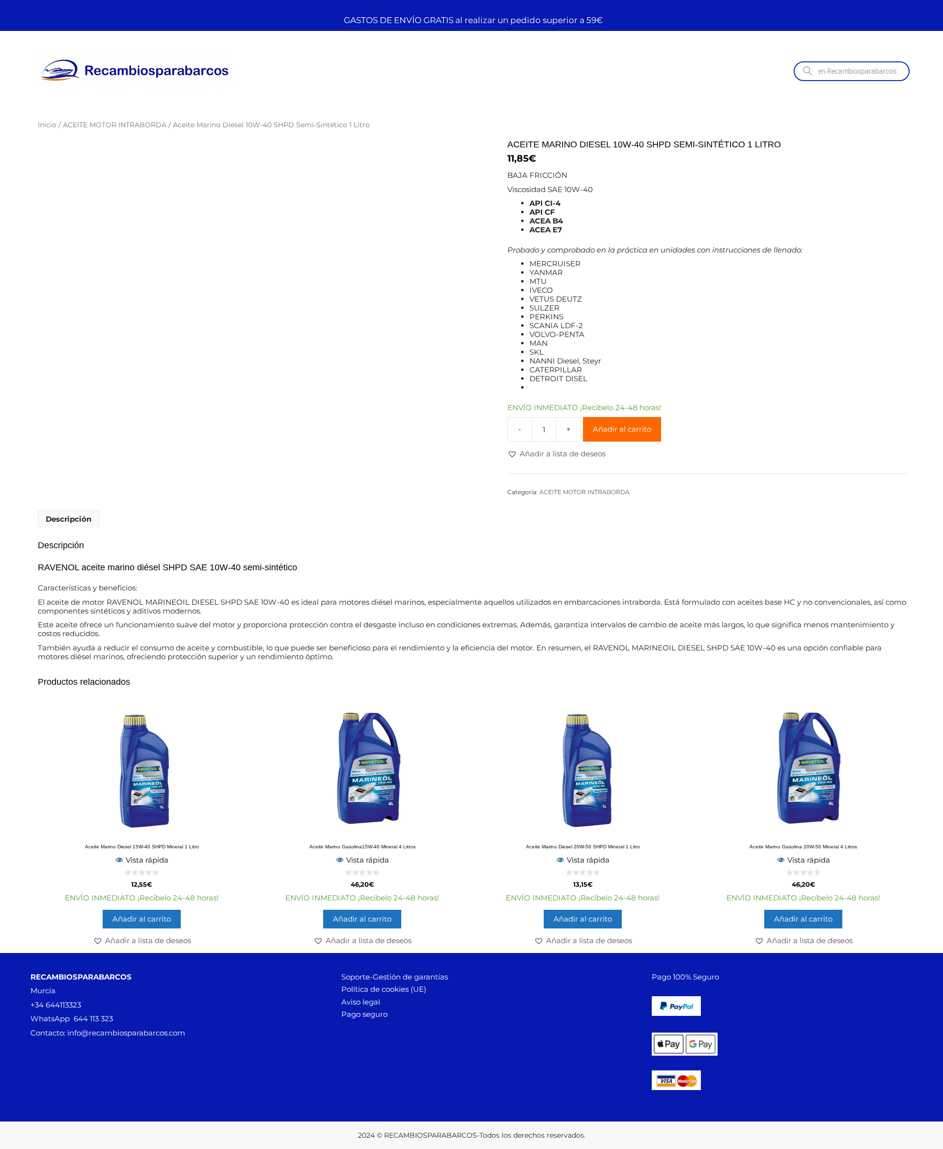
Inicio (47, 125)
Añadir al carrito (622, 429)
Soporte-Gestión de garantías (394, 976)
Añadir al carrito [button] (141, 919)
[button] (556, 454)
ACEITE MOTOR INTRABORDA (114, 125)
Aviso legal (360, 1002)
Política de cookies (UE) (383, 989)
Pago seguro (364, 1014)
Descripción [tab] (68, 519)
